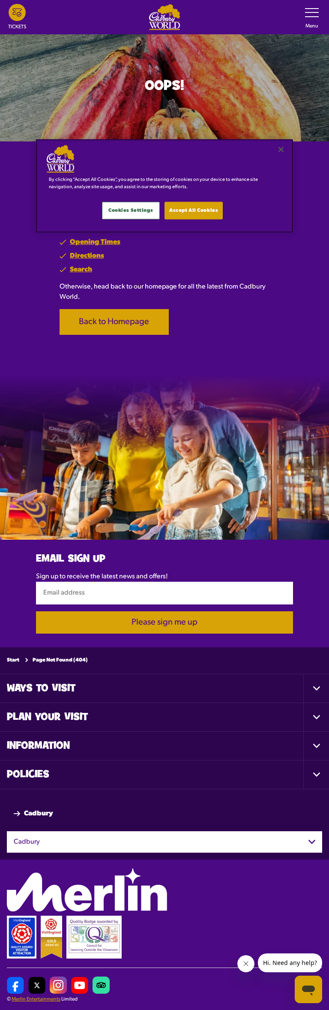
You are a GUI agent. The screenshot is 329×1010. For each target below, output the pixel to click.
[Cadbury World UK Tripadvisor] (101, 985)
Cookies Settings (130, 210)
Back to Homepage (114, 322)
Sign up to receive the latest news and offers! (102, 577)
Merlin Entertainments (36, 999)
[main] (164, 186)
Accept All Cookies (193, 210)
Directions (87, 255)
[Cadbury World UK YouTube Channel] (79, 985)
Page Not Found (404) (60, 660)
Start (13, 660)
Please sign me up (164, 622)
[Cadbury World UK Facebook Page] (15, 985)
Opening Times (95, 242)
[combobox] (164, 842)
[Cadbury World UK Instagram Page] (58, 985)
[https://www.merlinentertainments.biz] (87, 890)
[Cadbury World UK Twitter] (36, 985)
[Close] (281, 149)
